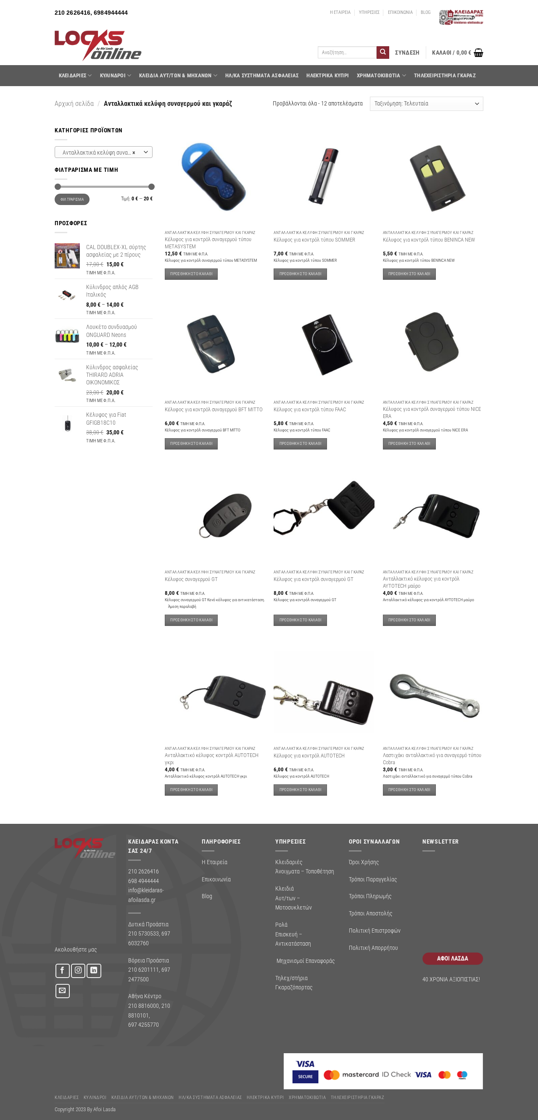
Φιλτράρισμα (72, 199)
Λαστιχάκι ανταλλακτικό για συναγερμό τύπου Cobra (432, 758)
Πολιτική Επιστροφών (375, 930)
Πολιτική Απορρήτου (373, 947)
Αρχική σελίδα (74, 104)
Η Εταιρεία (214, 862)
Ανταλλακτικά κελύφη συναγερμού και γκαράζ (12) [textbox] (103, 152)
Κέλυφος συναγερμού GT (191, 579)
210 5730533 (143, 933)
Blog (207, 896)
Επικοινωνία (216, 879)
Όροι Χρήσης (364, 862)
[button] (407, 53)
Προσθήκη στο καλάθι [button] (191, 273)
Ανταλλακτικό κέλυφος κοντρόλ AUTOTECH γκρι (211, 758)
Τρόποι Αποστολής (371, 913)
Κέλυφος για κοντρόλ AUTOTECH (309, 755)
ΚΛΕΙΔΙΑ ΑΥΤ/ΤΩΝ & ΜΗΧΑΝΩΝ (175, 75)
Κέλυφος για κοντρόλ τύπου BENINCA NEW (429, 240)
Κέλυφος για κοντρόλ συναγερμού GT (313, 579)
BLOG (426, 12)
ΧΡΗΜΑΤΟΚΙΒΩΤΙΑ (379, 75)
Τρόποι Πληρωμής (370, 896)
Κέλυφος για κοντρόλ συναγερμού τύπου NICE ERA (432, 412)
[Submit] (383, 52)
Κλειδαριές (73, 75)
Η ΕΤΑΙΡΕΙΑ (340, 12)
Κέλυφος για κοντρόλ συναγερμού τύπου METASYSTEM (208, 242)
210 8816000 (143, 1005)
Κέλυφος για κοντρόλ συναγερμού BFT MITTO (214, 409)
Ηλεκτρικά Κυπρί (327, 75)
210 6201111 (143, 969)
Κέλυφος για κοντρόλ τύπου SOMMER (314, 240)
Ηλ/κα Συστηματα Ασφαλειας (261, 75)
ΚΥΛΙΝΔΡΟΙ (113, 75)
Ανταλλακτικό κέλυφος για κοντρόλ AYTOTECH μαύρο (421, 582)
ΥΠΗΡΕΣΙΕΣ (369, 12)
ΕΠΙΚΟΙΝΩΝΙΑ (400, 12)
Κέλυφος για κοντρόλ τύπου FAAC (310, 409)
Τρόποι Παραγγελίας (373, 879)
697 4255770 (143, 1024)
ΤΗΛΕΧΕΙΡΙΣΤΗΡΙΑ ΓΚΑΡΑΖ (445, 75)
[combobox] (104, 152)
